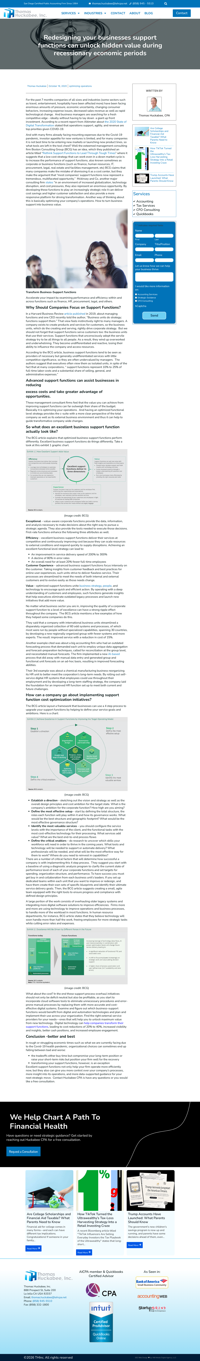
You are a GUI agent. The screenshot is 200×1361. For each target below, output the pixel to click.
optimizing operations (80, 86)
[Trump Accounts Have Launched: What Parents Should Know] (151, 1190)
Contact (118, 13)
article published (74, 314)
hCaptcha (140, 306)
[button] (166, 3)
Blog (148, 13)
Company (141, 244)
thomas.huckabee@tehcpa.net (49, 1297)
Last (157, 239)
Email (139, 255)
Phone (159, 255)
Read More (32, 1248)
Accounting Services (147, 294)
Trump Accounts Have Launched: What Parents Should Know (162, 178)
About (134, 13)
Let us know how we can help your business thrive (152, 267)
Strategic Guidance (147, 298)
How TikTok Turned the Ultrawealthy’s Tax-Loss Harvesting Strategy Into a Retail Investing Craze (161, 155)
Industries (93, 13)
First (137, 239)
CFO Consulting (145, 301)
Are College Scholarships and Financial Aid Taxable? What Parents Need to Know (159, 135)
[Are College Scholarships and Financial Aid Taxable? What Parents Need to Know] (49, 1190)
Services (68, 13)
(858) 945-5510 (42, 1301)
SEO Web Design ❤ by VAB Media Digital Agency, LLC (155, 1358)
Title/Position (163, 244)
